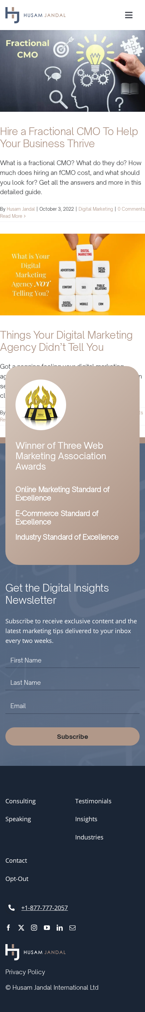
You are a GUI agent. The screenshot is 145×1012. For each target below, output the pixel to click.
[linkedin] (60, 928)
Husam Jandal (21, 209)
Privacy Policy (25, 972)
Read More (11, 216)
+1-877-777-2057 (44, 908)
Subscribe (72, 736)
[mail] (72, 928)
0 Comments (131, 209)
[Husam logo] (35, 10)
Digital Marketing (96, 209)
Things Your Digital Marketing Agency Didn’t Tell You (66, 341)
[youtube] (47, 928)
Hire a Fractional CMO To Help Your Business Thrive (69, 137)
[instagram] (34, 928)
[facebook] (8, 928)
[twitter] (21, 928)
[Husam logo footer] (35, 948)
